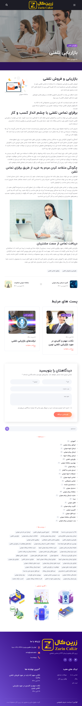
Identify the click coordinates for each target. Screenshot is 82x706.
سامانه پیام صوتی (68, 492)
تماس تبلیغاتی (69, 481)
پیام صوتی (70, 466)
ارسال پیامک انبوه (68, 456)
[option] (60, 332)
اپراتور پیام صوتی (68, 445)
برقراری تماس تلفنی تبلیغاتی (50, 540)
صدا (73, 499)
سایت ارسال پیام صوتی (66, 495)
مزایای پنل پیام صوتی (69, 563)
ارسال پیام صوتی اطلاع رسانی (67, 536)
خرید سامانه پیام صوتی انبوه (47, 548)
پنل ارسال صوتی (20, 575)
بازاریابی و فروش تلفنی (69, 271)
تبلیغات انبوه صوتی (67, 474)
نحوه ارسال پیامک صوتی (32, 567)
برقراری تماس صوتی (33, 540)
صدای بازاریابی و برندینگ (68, 555)
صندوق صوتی (54, 555)
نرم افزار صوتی (69, 513)
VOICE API (55, 532)
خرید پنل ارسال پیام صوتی (68, 552)
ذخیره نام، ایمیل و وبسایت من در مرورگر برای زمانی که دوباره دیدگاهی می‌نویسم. (43, 408)
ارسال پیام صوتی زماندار (48, 536)
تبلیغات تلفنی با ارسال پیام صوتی (44, 544)
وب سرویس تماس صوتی (51, 575)
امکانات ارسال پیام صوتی (30, 536)
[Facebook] (70, 660)
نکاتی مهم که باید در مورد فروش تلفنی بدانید (24, 676)
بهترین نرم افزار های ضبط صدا (67, 544)
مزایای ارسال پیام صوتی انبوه (67, 559)
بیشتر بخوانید (68, 349)
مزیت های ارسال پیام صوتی (51, 563)
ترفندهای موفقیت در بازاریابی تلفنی (20, 544)
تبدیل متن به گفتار (68, 470)
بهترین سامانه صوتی (67, 463)
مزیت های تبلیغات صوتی (32, 563)
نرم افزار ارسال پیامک (49, 571)
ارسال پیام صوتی (68, 452)
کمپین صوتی (70, 510)
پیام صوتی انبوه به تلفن (52, 579)
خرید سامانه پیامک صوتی (28, 548)
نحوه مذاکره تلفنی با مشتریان (67, 571)
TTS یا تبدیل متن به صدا (68, 532)
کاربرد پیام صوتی (68, 506)
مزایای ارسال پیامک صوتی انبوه (46, 559)
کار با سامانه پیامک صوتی (34, 579)
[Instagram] (65, 660)
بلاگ (76, 679)
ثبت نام (74, 683)
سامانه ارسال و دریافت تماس (27, 552)
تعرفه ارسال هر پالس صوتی (68, 548)
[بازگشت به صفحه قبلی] (41, 284)
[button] (7, 5)
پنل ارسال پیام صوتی (69, 579)
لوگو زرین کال (62, 679)
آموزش (72, 441)
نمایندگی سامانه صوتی (66, 517)
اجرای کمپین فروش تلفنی (41, 532)
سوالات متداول (62, 675)
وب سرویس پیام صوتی (66, 521)
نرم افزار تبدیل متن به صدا (31, 571)
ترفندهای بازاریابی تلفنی (24, 341)
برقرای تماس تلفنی (53, 271)
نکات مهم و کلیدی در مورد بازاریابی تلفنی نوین (26, 687)
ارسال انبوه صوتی (68, 448)
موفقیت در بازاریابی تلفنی (51, 567)
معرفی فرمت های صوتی (69, 567)
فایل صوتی (70, 503)
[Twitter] (75, 660)
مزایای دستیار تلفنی (28, 559)
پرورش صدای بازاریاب (34, 575)
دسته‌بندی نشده (69, 485)
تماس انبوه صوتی (68, 477)
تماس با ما (73, 675)
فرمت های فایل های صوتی (38, 555)
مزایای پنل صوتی (13, 559)
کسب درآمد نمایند (17, 579)
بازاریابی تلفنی (72, 46)
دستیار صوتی (69, 488)
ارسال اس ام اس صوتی (23, 532)
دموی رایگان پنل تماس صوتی (48, 552)
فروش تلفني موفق (21, 555)
